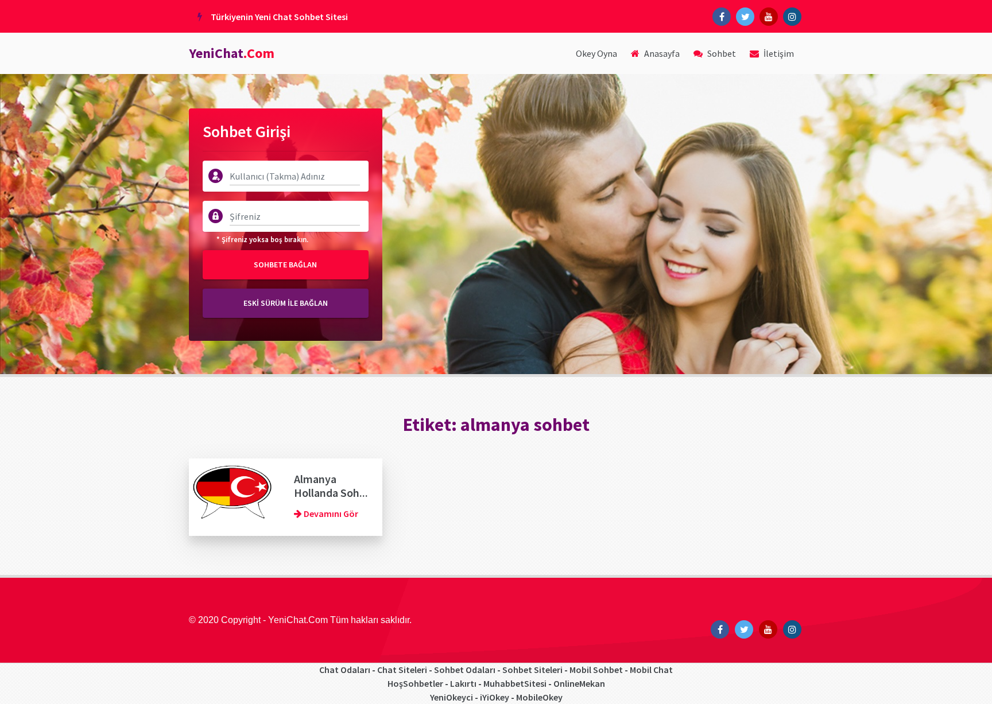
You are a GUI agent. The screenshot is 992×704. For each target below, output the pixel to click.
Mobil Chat (651, 669)
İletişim (778, 53)
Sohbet (721, 53)
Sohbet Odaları (464, 669)
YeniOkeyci (451, 697)
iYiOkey (494, 697)
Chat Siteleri (402, 669)
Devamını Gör (330, 513)
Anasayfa (661, 53)
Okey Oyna (596, 53)
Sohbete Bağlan (285, 264)
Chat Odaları (344, 669)
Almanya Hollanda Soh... (331, 486)
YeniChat (231, 53)
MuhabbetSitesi (515, 683)
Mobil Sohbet (596, 669)
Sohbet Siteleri (532, 669)
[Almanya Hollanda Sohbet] (233, 495)
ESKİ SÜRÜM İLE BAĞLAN (285, 303)
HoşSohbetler (415, 683)
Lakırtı (463, 683)
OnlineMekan (579, 683)
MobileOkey (539, 697)
